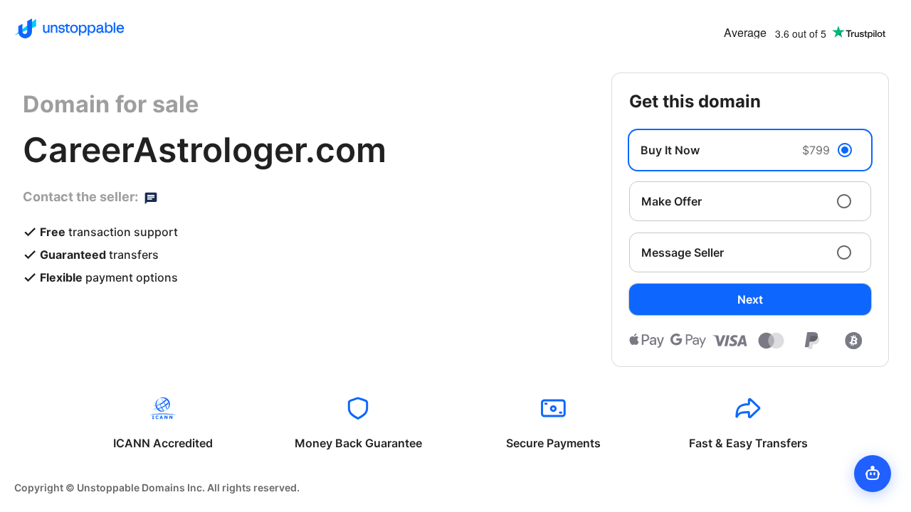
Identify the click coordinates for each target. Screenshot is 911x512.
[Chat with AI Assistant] (872, 473)
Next (750, 299)
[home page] (69, 28)
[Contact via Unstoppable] (151, 197)
